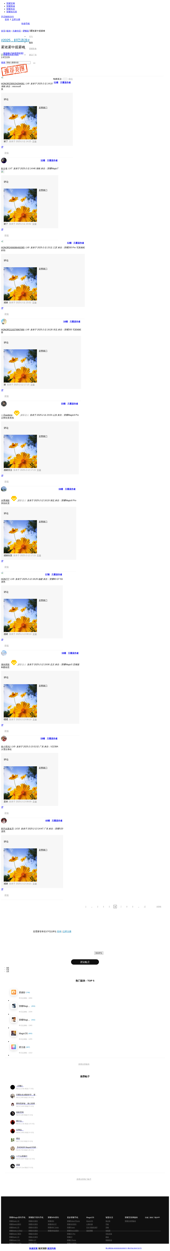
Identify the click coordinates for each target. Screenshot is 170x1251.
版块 (9, 31)
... (91, 906)
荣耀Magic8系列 (15, 1224)
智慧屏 (108, 1231)
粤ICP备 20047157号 (134, 1248)
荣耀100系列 (33, 1237)
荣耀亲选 (10, 9)
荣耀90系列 (33, 1243)
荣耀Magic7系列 (15, 1234)
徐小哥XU (5, 746)
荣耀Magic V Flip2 (15, 1231)
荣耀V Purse (71, 1240)
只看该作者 (65, 82)
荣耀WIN (51, 1221)
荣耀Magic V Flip (15, 1243)
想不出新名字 (7, 829)
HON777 (5, 579)
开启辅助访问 (7, 17)
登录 (7, 19)
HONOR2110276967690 (12, 329)
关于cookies (69, 1246)
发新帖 (158, 906)
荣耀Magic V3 (14, 1237)
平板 (107, 1224)
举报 (6, 153)
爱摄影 (26, 31)
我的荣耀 (89, 1231)
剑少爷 (4, 168)
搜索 (3, 62)
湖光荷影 (5, 664)
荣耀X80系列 (71, 1224)
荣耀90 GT (32, 1240)
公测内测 (89, 1224)
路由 (107, 1237)
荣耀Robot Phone (73, 1221)
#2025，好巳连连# (15, 40)
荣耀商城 (10, 6)
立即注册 (16, 19)
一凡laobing (6, 415)
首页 (31, 30)
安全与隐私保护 (91, 1227)
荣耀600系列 (33, 1221)
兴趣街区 (16, 31)
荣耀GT (69, 1237)
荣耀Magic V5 (14, 1227)
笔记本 (108, 1221)
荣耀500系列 (33, 1224)
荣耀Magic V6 (14, 1221)
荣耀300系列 (33, 1231)
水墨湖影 (5, 500)
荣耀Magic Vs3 (14, 1240)
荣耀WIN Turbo (53, 1227)
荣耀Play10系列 (72, 1231)
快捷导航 (25, 23)
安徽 (34, 141)
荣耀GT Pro (71, 1234)
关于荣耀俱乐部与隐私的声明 (53, 1246)
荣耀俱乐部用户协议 (36, 1246)
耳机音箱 (109, 1234)
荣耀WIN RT (52, 1224)
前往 (71, 79)
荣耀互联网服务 (130, 1221)
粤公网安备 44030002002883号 (116, 1248)
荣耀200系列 (33, 1234)
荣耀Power (71, 1227)
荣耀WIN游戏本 (53, 1231)
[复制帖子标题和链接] (13, 53)
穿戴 (107, 1227)
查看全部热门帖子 (83, 1179)
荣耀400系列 (33, 1227)
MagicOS (89, 1221)
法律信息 (76, 1246)
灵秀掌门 (43, 108)
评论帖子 (85, 962)
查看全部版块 (84, 1064)
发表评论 (98, 953)
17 (145, 906)
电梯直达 (57, 79)
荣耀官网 (10, 3)
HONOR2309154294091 (13, 83)
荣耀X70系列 (71, 1243)
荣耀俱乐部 (11, 12)
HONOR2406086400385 (13, 247)
